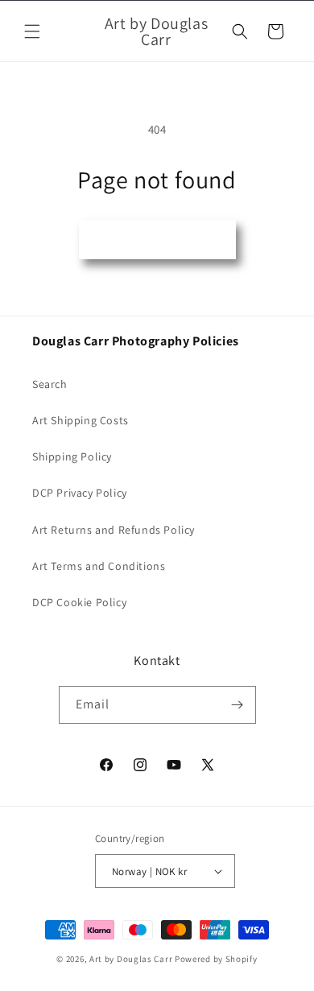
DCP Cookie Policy (79, 602)
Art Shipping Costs (80, 420)
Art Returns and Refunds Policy (113, 529)
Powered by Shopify (216, 958)
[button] (32, 31)
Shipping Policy (72, 456)
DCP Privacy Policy (79, 492)
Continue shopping (157, 239)
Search (50, 384)
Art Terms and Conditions (98, 566)
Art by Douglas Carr (130, 958)
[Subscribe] (237, 705)
